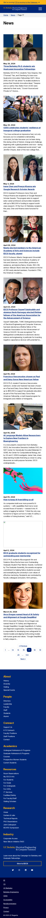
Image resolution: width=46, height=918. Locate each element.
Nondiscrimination (9, 904)
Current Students (9, 763)
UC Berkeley (7, 888)
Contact (6, 739)
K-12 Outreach (8, 730)
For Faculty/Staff (10, 798)
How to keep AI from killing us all (18, 500)
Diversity (6, 684)
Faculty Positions (10, 733)
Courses (6, 756)
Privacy (6, 907)
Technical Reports (10, 818)
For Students (8, 780)
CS (4, 884)
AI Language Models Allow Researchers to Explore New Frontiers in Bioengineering (22, 438)
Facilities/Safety (9, 795)
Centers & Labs (9, 815)
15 (18, 650)
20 (18, 655)
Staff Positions (9, 736)
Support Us (7, 727)
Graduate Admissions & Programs (16, 753)
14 (13, 650)
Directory (7, 701)
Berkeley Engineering (11, 892)
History (6, 681)
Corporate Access (10, 838)
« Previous (23, 646)
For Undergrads (9, 786)
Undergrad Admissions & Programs (16, 750)
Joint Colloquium (9, 825)
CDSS (5, 896)
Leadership (7, 704)
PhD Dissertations (10, 821)
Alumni (6, 716)
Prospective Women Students (15, 759)
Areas (5, 812)
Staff (5, 710)
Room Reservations (11, 773)
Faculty (6, 707)
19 (40, 650)
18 (35, 650)
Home (5, 15)
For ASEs (7, 789)
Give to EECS (22, 863)
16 (24, 650)
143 (27, 655)
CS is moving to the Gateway (26, 2)
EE (4, 880)
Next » (23, 659)
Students (6, 713)
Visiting (6, 687)
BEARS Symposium (11, 828)
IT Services (7, 792)
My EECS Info (8, 777)
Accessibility (7, 900)
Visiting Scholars (9, 801)
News (13, 15)
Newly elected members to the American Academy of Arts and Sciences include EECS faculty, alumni (22, 251)
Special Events (9, 690)
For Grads (7, 783)
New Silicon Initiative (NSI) (13, 842)
